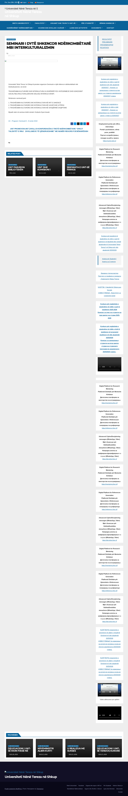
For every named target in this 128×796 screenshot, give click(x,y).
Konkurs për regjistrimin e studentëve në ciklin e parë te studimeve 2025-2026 (109, 306)
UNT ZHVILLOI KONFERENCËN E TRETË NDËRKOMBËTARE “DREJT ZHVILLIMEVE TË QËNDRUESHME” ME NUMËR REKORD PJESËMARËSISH (56, 130)
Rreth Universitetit (21, 23)
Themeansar (40, 789)
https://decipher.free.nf (109, 228)
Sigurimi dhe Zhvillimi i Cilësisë (51, 28)
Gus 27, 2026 (43, 754)
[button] (122, 25)
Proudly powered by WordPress (13, 789)
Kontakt (110, 28)
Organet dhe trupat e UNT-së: (63, 23)
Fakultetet (40, 23)
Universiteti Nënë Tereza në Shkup (31, 777)
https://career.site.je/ (109, 141)
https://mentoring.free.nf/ (110, 166)
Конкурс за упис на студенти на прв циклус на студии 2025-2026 (109, 315)
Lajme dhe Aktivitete (78, 28)
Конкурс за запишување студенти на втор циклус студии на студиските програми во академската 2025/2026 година (109, 346)
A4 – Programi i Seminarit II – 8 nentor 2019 (22, 121)
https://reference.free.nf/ (109, 194)
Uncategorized (11, 39)
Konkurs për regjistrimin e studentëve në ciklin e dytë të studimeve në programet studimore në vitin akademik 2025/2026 (109, 332)
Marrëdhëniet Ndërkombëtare (20, 28)
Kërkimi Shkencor (107, 23)
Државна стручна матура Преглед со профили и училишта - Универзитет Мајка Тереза (109, 276)
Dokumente (96, 28)
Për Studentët (87, 23)
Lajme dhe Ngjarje (14, 746)
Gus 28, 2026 (13, 754)
